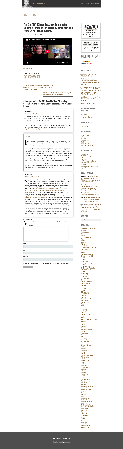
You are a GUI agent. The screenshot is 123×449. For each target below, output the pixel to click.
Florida (82, 304)
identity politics (85, 311)
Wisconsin (83, 429)
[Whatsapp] (34, 77)
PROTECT (83, 164)
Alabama (83, 235)
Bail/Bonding (84, 246)
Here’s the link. (27, 68)
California (83, 258)
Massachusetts (84, 328)
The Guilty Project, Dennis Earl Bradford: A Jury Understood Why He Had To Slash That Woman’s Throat (90, 199)
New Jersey (84, 338)
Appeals (83, 239)
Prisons (83, 362)
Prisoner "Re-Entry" (85, 360)
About (87, 3)
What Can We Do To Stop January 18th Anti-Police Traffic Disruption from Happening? (90, 98)
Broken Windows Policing (87, 254)
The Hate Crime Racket (86, 401)
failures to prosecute (86, 299)
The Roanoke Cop (85, 144)
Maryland (83, 326)
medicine (83, 331)
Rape (82, 371)
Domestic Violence (85, 294)
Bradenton (83, 251)
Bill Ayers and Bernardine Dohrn (88, 247)
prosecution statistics (86, 367)
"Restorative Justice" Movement (89, 229)
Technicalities (84, 393)
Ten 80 (82, 142)
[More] (38, 77)
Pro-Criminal (84, 364)
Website (25, 257)
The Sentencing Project (87, 405)
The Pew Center (85, 403)
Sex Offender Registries (87, 386)
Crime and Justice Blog (86, 282)
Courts (82, 280)
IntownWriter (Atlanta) (86, 117)
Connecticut (84, 276)
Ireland (82, 316)
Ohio (82, 343)
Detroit (83, 290)
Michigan (83, 335)
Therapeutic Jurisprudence (87, 407)
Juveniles (83, 321)
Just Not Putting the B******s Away (89, 319)
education (83, 297)
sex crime (83, 384)
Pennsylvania (84, 348)
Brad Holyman (84, 249)
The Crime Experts (85, 398)
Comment (31, 225)
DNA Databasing (85, 292)
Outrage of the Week (86, 345)
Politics (83, 359)
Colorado (83, 271)
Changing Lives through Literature (89, 263)
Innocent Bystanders (86, 314)
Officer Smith (84, 137)
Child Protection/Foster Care (88, 268)
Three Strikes (84, 408)
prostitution (84, 369)
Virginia (83, 420)
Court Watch (84, 114)
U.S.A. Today (84, 413)
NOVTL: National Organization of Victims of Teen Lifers (89, 162)
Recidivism (83, 372)
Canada (83, 259)
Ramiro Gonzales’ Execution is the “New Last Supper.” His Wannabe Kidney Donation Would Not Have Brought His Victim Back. (90, 81)
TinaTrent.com (38, 3)
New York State (85, 342)
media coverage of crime (87, 330)
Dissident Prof (84, 126)
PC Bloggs (83, 138)
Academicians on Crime (86, 232)
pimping (83, 352)
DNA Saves (83, 159)
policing (83, 353)
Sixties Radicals (85, 388)
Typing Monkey (84, 412)
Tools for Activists (85, 410)
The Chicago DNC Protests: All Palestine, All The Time (88, 75)
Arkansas (83, 242)
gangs (82, 306)
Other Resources (95, 3)
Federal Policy (84, 300)
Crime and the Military (86, 283)
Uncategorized (84, 415)
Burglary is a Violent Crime (87, 256)
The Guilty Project (85, 400)
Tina (37, 35)
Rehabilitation (84, 374)
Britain (83, 252)
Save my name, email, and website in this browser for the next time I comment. (46, 263)
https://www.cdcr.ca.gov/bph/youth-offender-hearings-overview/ (45, 122)
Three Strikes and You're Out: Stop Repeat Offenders (89, 167)
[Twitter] (30, 77)
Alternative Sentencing (86, 237)
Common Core (84, 273)
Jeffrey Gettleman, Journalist (88, 103)
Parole (82, 347)
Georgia (83, 307)
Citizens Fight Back (86, 270)
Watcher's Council (85, 427)
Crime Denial (84, 285)
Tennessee (83, 395)
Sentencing (84, 383)
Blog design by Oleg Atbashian (61, 442)
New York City (84, 340)
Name (25, 244)
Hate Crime (84, 309)
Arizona (83, 241)
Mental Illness (84, 333)
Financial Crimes (85, 302)
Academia (83, 230)
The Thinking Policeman (87, 145)
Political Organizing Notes (87, 355)
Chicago (83, 264)
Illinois (82, 312)
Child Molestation (85, 266)
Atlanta (83, 244)
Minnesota (83, 336)
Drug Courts (84, 295)
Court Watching (85, 278)
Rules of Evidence (85, 379)
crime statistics (85, 287)
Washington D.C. (85, 424)
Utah (82, 417)
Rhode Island (84, 376)
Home (82, 3)
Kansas (83, 323)
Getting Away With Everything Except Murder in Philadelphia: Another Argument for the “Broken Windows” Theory (90, 179)
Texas (82, 396)
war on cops (84, 422)
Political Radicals (85, 357)
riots (82, 377)
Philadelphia (84, 350)
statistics (83, 391)
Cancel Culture (84, 261)
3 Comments (45, 35)
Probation (83, 365)
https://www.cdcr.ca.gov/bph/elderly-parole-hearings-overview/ (43, 129)
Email (25, 250)
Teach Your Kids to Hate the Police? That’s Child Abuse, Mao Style (90, 194)
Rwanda (83, 381)
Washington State (85, 425)
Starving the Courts (86, 389)
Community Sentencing (86, 275)
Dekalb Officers (85, 135)
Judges (82, 318)
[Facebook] (26, 77)
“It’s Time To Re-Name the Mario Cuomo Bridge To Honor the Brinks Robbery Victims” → (57, 94)
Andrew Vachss (84, 154)
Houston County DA (86, 116)
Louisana (83, 324)
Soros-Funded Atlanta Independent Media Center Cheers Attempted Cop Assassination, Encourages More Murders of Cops (89, 187)
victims (83, 419)
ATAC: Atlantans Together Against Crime (89, 156)
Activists (83, 234)
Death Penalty (84, 288)
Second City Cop (85, 140)
